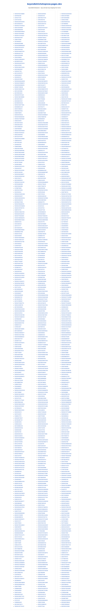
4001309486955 (65, 566)
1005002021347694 (43, 198)
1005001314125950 (66, 473)
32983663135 (64, 479)
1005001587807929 (66, 57)
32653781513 (64, 556)
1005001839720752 (66, 202)
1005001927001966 (19, 550)
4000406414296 (65, 261)
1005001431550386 (19, 321)
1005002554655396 (19, 194)
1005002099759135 (66, 113)
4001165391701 (18, 299)
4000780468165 (65, 87)
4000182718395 (65, 336)
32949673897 (64, 598)
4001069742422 (18, 61)
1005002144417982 (19, 334)
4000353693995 (65, 541)
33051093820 (17, 243)
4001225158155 (65, 182)
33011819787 (41, 101)
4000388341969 (42, 398)
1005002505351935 (43, 152)
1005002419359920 (66, 180)
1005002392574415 (43, 126)
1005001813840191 (66, 525)
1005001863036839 (19, 31)
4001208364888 (42, 467)
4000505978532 (18, 114)
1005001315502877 (19, 556)
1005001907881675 (43, 81)
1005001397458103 (19, 394)
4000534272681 (65, 432)
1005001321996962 (43, 491)
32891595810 (64, 93)
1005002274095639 (19, 564)
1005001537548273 (43, 485)
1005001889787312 (43, 340)
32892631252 (17, 221)
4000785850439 (65, 21)
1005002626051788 (66, 388)
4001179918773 (65, 436)
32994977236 (64, 109)
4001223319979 (65, 554)
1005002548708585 (66, 204)
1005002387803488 (19, 154)
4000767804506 (18, 251)
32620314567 (64, 235)
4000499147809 (65, 249)
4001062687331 (18, 420)
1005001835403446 (43, 402)
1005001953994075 (19, 376)
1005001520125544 (43, 75)
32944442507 (18, 168)
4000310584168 (18, 186)
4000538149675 (18, 491)
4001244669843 (42, 325)
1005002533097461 (19, 566)
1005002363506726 (19, 198)
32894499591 (41, 144)
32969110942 (64, 269)
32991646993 (17, 590)
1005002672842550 (66, 275)
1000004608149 (18, 257)
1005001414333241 (42, 27)
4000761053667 (42, 348)
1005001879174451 (19, 95)
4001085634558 (65, 114)
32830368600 (41, 134)
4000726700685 (42, 223)
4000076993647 (65, 604)
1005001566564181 (42, 562)
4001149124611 (18, 142)
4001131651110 (65, 291)
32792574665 (64, 519)
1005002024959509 (43, 489)
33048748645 (64, 229)
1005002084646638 (66, 295)
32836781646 (64, 118)
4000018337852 (18, 110)
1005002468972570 (43, 45)
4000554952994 (65, 344)
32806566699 (64, 437)
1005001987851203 (43, 83)
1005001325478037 (66, 326)
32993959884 (41, 319)
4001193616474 (18, 227)
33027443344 (64, 85)
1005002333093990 (19, 570)
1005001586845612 (43, 509)
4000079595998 (42, 47)
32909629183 (64, 307)
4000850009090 (42, 53)
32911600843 (41, 97)
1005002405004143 (43, 495)
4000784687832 (65, 152)
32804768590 (41, 432)
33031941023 (17, 192)
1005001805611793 (19, 323)
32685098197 (17, 527)
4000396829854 (42, 130)
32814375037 (41, 162)
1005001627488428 (43, 59)
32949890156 (17, 471)
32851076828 (41, 541)
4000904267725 (18, 53)
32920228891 (64, 69)
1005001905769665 (43, 245)
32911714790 (17, 287)
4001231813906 (18, 91)
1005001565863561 (19, 116)
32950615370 (41, 15)
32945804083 (41, 592)
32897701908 (41, 416)
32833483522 (18, 223)
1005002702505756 (19, 285)
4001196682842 (65, 301)
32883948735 (41, 231)
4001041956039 (65, 368)
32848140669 (41, 499)
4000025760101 (65, 124)
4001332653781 (42, 461)
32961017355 (64, 79)
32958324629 (18, 568)
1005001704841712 (19, 303)
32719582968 (41, 531)
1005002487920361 (66, 208)
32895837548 (41, 574)
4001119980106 (18, 548)
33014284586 (41, 293)
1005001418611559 (66, 319)
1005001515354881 (42, 263)
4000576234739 (65, 130)
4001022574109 (65, 311)
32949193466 (41, 548)
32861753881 (17, 542)
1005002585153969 (66, 233)
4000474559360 (18, 55)
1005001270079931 (66, 582)
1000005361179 (65, 550)
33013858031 (17, 41)
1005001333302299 (66, 190)
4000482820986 (18, 43)
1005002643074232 (19, 63)
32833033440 (64, 168)
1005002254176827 (66, 404)
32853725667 (64, 309)
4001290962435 (18, 426)
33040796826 (18, 57)
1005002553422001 (66, 140)
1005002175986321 (66, 315)
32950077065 (64, 289)
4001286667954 (18, 382)
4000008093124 (42, 542)
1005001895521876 (43, 313)
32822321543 (17, 455)
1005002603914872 (43, 479)
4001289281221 (18, 509)
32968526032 (41, 283)
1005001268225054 (19, 404)
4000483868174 (65, 150)
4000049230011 (18, 124)
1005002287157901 (66, 562)
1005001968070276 (43, 89)
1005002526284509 (66, 13)
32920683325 (64, 245)
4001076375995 (42, 376)
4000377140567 (18, 261)
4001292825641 (18, 269)
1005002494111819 (66, 186)
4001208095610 (18, 180)
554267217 (64, 489)
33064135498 (64, 241)
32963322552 (41, 289)
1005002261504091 (19, 158)
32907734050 (18, 352)
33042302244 (41, 271)
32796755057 (17, 245)
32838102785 (64, 441)
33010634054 (41, 257)
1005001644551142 (19, 469)
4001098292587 (42, 546)
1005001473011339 (66, 590)
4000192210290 (18, 190)
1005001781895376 (66, 128)
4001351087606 (18, 485)
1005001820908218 (19, 85)
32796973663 (18, 188)
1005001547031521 (19, 374)
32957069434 (64, 584)
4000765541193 (18, 259)
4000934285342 (42, 196)
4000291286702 (65, 505)
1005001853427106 (19, 241)
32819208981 (64, 392)
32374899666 (64, 31)
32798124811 (17, 326)
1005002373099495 (66, 424)
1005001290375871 (66, 239)
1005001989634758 (19, 481)
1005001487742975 (43, 493)
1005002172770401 (19, 400)
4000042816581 (42, 13)
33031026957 (17, 372)
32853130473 (17, 178)
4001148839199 (42, 477)
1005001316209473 (19, 519)
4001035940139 (65, 535)
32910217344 (17, 17)
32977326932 (64, 523)
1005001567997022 (43, 35)
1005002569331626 (66, 548)
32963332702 (18, 499)
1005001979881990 (66, 463)
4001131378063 (42, 166)
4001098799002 (42, 586)
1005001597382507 (66, 237)
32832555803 (18, 235)
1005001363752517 (19, 598)
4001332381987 (42, 521)
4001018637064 (65, 568)
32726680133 (41, 176)
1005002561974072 (43, 404)
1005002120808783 (43, 386)
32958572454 (18, 558)
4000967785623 (42, 37)
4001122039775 (18, 73)
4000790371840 (65, 515)
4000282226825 (42, 109)
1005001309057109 (43, 352)
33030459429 (41, 241)
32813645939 (64, 231)
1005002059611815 (66, 420)
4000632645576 (42, 267)
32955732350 (41, 428)
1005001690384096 (66, 362)
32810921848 (64, 265)
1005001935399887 (66, 43)
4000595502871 (18, 196)
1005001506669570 (66, 267)
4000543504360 (18, 291)
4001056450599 (42, 309)
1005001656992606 (19, 513)
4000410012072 (65, 122)
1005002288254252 (19, 461)
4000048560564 (18, 29)
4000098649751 (65, 356)
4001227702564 (65, 564)
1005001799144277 (42, 158)
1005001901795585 (66, 251)
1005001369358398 (66, 305)
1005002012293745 (19, 182)
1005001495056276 (43, 471)
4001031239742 (18, 313)
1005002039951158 (43, 370)
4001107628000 (65, 439)
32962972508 (64, 227)
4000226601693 (42, 200)
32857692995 (64, 350)
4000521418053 (65, 501)
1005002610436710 (19, 214)
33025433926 (41, 356)
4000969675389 (42, 39)
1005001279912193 (66, 507)
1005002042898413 (43, 527)
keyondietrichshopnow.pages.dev (44, 4)
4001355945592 (42, 449)
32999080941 (41, 118)
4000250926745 (18, 200)
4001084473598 (18, 202)
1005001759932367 (43, 301)
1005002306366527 (66, 283)
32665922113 (41, 150)
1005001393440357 (43, 469)
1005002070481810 (43, 511)
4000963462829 (18, 487)
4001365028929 (42, 321)
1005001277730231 (66, 580)
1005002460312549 (66, 132)
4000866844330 (42, 170)
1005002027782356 (66, 255)
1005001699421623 (19, 539)
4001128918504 (18, 330)
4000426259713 (42, 459)
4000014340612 (18, 436)
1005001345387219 (43, 588)
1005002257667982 (66, 477)
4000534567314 (42, 23)
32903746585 (64, 366)
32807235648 (64, 67)
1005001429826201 (43, 57)
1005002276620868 (43, 122)
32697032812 (17, 592)
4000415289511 (42, 372)
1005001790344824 (19, 525)
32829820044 (41, 436)
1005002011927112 (42, 517)
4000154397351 (42, 140)
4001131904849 (42, 275)
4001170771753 (18, 489)
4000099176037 (18, 418)
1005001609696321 (19, 336)
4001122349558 (42, 418)
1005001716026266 (66, 455)
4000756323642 (42, 408)
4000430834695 (18, 348)
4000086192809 (42, 281)
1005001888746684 (19, 229)
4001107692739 (42, 69)
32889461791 (41, 202)
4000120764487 (42, 87)
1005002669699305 (19, 45)
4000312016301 (42, 229)
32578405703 (64, 148)
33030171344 (41, 606)
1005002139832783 (19, 212)
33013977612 (41, 208)
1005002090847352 (19, 584)
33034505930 (64, 481)
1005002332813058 (66, 29)
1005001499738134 (66, 542)
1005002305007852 (19, 364)
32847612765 (17, 432)
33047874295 (41, 29)
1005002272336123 (43, 41)
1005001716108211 (42, 61)
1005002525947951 (66, 600)
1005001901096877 (19, 174)
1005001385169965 (19, 97)
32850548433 (18, 75)
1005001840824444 (66, 570)
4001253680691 (65, 546)
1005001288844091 (19, 475)
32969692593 (41, 550)
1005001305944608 (19, 130)
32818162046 (17, 15)
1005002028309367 (43, 525)
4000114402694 (65, 360)
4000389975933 (42, 451)
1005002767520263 (66, 313)
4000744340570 (42, 384)
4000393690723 (65, 63)
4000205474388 (18, 249)
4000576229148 (65, 426)
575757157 (17, 600)
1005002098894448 (66, 443)
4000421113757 (65, 465)
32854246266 (41, 103)
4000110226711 (41, 85)
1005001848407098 (43, 354)
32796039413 (41, 457)
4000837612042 (42, 487)
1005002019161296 (42, 148)
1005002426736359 (43, 368)
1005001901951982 (66, 594)
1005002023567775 (43, 67)
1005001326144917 (66, 164)
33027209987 (18, 392)
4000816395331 (18, 434)
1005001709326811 (66, 588)
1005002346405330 (66, 25)
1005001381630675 (66, 358)
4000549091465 (42, 420)
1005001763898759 (19, 457)
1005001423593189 (66, 428)
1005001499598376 (19, 218)
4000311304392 (65, 410)
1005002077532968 (66, 297)
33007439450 (64, 259)
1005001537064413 (19, 578)
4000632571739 (65, 517)
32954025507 (64, 467)
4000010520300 (42, 414)
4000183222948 (65, 606)
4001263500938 (65, 47)
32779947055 (64, 558)
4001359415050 (65, 75)
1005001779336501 (66, 303)
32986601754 (41, 235)
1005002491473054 (66, 445)
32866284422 (18, 140)
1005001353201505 (19, 170)
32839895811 (17, 580)
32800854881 (17, 430)
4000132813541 (42, 445)
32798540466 (64, 592)
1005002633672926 (66, 138)
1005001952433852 (43, 515)
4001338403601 (42, 338)
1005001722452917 (19, 35)
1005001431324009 (19, 277)
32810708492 (64, 166)
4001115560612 (65, 495)
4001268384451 (18, 289)
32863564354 (64, 414)
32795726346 (64, 469)
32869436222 (64, 257)
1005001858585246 (43, 227)
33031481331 (41, 259)
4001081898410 (42, 212)
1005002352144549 (43, 570)
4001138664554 (42, 251)
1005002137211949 (66, 194)
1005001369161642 (42, 330)
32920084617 (17, 293)
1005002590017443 (43, 360)
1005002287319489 (66, 99)
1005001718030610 (19, 216)
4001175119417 (41, 364)
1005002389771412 (19, 596)
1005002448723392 (66, 453)
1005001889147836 (66, 317)
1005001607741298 (42, 590)
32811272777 (17, 225)
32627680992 (41, 572)
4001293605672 (18, 23)
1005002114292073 (19, 281)
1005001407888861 (66, 273)
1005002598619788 (43, 564)
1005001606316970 (43, 535)
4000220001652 (18, 134)
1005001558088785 (43, 390)
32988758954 (18, 113)
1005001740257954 (43, 305)
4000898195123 (65, 136)
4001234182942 (65, 33)
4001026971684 (42, 154)
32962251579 (17, 545)
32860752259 (41, 237)
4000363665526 (65, 537)
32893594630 (64, 380)
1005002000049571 (66, 499)
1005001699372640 (19, 220)
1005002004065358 (19, 531)
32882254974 (41, 180)
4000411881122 (65, 120)
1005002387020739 (66, 196)
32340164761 (17, 574)
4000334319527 (65, 578)
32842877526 (41, 210)
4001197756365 (18, 162)
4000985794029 (65, 45)
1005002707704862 (66, 412)
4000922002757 (65, 107)
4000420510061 (18, 79)
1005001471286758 (43, 507)
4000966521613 (42, 463)
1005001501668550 (19, 437)
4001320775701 (42, 453)
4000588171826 (42, 113)
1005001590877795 (43, 105)
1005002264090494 (66, 323)
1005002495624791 (43, 55)
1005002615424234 (66, 342)
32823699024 (64, 416)
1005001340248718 (43, 552)
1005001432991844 (19, 273)
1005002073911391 (19, 459)
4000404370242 (42, 323)
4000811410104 (18, 233)
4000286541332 (65, 37)
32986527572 (18, 416)
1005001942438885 (19, 13)
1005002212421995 (66, 243)
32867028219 (41, 273)
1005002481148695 (19, 329)
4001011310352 (18, 537)
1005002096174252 (66, 346)
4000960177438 (65, 61)
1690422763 (41, 120)
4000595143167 (42, 329)
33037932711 (41, 107)
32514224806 (41, 79)
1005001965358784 (43, 146)
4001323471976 (18, 136)
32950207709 (18, 71)
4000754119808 (65, 398)
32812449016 (41, 410)
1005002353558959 (19, 206)
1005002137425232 (66, 491)
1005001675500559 (66, 271)
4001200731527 (65, 216)
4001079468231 (65, 41)
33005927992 (18, 529)
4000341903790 (65, 471)
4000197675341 (65, 396)
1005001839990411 (42, 65)
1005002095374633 (66, 321)
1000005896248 (65, 576)
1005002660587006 (43, 295)
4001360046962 (42, 287)
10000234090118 (18, 305)
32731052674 (64, 560)
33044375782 (41, 430)
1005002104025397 (19, 560)
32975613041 (17, 473)
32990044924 (18, 424)
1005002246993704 (19, 505)
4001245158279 (42, 303)
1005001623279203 (19, 275)
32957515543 (41, 194)
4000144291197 (65, 65)
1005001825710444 (43, 243)
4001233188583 (42, 346)
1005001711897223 (66, 364)
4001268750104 (42, 43)
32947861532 (41, 326)
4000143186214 (18, 109)
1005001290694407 (43, 568)
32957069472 (64, 384)
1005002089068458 (66, 325)
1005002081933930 (19, 21)
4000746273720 (42, 17)
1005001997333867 (66, 81)
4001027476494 (18, 441)
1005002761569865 (66, 184)
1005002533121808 (43, 218)
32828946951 (64, 225)
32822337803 (18, 65)
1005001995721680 (43, 249)
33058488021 (17, 386)
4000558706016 (65, 176)
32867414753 (17, 210)
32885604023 (41, 95)
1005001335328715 (66, 509)
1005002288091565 (43, 220)
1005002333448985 (66, 188)
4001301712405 (65, 293)
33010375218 (17, 398)
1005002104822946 (43, 297)
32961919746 (17, 541)
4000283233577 (65, 156)
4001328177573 (18, 576)
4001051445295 (18, 172)
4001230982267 (18, 126)
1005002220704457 (66, 596)
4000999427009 (18, 231)
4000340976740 (65, 39)
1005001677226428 (66, 475)
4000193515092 (42, 178)
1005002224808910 (19, 562)
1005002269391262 (19, 176)
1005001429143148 (42, 160)
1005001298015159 (19, 89)
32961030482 (17, 346)
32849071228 (17, 340)
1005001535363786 (19, 315)
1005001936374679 (66, 531)
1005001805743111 (19, 350)
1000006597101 (18, 297)
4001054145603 (42, 388)
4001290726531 (18, 99)
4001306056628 (65, 281)
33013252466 (64, 418)
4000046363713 (18, 445)
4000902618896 (42, 483)
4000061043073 (65, 382)
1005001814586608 (66, 400)
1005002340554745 (43, 204)
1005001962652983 (43, 136)
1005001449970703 (19, 51)
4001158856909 (42, 49)
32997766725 (64, 192)
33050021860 (17, 360)
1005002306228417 (43, 225)
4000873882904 (65, 162)
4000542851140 (65, 142)
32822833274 (18, 412)
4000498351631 (18, 101)
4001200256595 (65, 487)
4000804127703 (65, 376)
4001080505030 (18, 103)
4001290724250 (18, 554)
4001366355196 (42, 545)
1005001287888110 (66, 287)
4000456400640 (18, 295)
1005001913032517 (42, 374)
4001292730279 (42, 317)
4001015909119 (65, 406)
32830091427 (17, 77)
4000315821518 (42, 523)
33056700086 (41, 513)
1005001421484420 (66, 27)
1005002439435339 (19, 390)
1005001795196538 (66, 370)
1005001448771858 (19, 105)
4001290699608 (42, 378)
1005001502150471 (66, 299)
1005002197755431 (19, 606)
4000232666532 (42, 604)
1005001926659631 (66, 493)
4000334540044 (65, 212)
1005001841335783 (43, 190)
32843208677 (64, 511)
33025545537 (18, 279)
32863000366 (41, 188)
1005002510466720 (19, 317)
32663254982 (64, 19)
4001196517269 (65, 35)
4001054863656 (18, 184)
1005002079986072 (19, 83)
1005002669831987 (43, 172)
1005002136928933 (19, 59)
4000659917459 (65, 73)
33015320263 (64, 374)
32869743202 (41, 63)
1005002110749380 (66, 158)
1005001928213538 (43, 132)
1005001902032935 (19, 309)
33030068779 (64, 386)
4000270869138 (42, 116)
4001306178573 (18, 604)
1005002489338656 (19, 582)
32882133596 (41, 602)
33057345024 (41, 31)
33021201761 (41, 25)
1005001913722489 (43, 406)
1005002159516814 (66, 247)
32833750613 (41, 73)
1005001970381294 (43, 400)
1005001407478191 (19, 406)
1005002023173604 (43, 392)
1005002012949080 (43, 128)
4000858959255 (42, 142)
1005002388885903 (66, 402)
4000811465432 (42, 503)
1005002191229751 (19, 47)
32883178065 (17, 586)
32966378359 (18, 384)
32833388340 (18, 447)
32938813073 (17, 267)
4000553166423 (65, 457)
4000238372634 (42, 21)
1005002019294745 (19, 495)
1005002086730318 (19, 362)
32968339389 (41, 261)
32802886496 (18, 503)
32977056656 (41, 253)
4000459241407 (18, 37)
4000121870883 (65, 15)
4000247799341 (42, 184)
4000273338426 (42, 412)
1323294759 (41, 443)
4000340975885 (18, 354)
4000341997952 (42, 285)
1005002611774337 (42, 299)
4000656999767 (65, 338)
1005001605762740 (43, 124)
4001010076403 (65, 572)
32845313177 (17, 521)
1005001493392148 (43, 424)
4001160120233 (65, 103)
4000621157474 (65, 206)
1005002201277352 (43, 497)
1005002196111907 (42, 315)
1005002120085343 (43, 51)
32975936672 (64, 521)
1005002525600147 (66, 126)
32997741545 (41, 505)
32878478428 (41, 192)
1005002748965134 (43, 455)
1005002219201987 (66, 529)
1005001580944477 (66, 146)
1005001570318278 (43, 533)
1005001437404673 (43, 576)
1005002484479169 (19, 463)
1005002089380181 (43, 600)
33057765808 (41, 99)
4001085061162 (42, 358)
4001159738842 (42, 382)
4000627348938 (18, 87)
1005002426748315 (19, 342)
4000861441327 (42, 342)
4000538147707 (18, 338)
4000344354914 (65, 527)
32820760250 (64, 279)
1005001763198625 (66, 485)
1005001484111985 (42, 434)
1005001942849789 (43, 138)
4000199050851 (18, 69)
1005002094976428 (66, 89)
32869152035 (41, 164)
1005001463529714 (43, 366)
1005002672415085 (43, 475)
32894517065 (64, 533)
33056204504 (18, 497)
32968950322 (41, 334)
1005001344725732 (19, 467)
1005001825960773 (43, 441)
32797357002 (17, 19)
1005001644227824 (19, 507)
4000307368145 (65, 354)
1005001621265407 (66, 83)
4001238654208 (65, 172)
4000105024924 (65, 263)
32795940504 (41, 255)
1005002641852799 (66, 53)
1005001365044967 (19, 152)
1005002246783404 (43, 439)
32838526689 (18, 164)
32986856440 (18, 602)
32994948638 (18, 378)
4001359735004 (18, 122)
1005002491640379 (43, 539)
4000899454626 (65, 390)
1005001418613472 (19, 239)
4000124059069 (18, 27)
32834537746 (41, 584)
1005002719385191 (42, 216)
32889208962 (18, 146)
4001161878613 (41, 214)
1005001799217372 (66, 545)
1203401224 (41, 206)
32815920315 (64, 214)
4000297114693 (42, 537)
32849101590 (64, 483)
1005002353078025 (19, 493)
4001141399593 (18, 301)
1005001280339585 (43, 529)
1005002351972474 (19, 166)
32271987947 (64, 221)
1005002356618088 (66, 200)
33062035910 (17, 120)
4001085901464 (18, 356)
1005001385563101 (66, 154)
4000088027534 (65, 59)
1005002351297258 (66, 77)
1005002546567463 (19, 311)
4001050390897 (65, 408)
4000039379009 (18, 148)
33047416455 (41, 437)
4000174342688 (65, 513)
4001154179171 (41, 265)
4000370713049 (42, 394)
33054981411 (41, 554)
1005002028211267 (66, 178)
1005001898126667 (19, 156)
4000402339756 (65, 49)
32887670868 (64, 352)
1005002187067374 (19, 208)
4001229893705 (18, 572)
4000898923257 (18, 107)
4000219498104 (42, 77)
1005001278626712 (19, 396)
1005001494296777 (19, 501)
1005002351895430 (66, 372)
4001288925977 (65, 91)
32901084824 (64, 223)
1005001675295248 (19, 465)
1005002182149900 (43, 578)
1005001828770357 (66, 334)
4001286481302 (42, 247)
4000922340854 (18, 368)
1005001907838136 (66, 253)
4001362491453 (65, 459)
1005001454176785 (19, 160)
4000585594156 (18, 428)
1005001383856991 (19, 237)
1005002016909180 (19, 150)
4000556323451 (18, 594)
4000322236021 (42, 558)
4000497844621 (65, 503)
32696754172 (64, 552)
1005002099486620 (43, 182)
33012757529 (41, 465)
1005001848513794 (43, 336)
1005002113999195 (42, 239)
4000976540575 (65, 451)
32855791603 (17, 523)
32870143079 (17, 414)
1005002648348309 (19, 81)
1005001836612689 (66, 51)
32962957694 (41, 311)
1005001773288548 (43, 344)
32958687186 (41, 277)
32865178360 (17, 39)
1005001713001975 (66, 340)
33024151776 (41, 221)
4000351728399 (18, 515)
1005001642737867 (43, 473)
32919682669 (17, 319)
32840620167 (17, 144)
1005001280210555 (19, 410)
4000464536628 (65, 602)
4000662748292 (42, 233)
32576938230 (18, 408)
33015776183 (64, 461)
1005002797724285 (43, 519)
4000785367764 (18, 263)
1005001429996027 (43, 114)
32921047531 (41, 269)
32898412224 (17, 325)
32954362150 (41, 19)
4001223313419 (18, 546)
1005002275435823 (19, 25)
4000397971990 (18, 552)
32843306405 (64, 285)
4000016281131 (65, 447)
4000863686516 (18, 517)
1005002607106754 (43, 556)
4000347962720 (65, 394)
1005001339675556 (66, 449)
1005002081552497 (66, 160)
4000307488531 (18, 453)
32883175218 (17, 511)
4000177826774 (42, 186)
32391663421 (41, 110)
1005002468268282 (19, 370)
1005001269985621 (66, 332)
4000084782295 (18, 247)
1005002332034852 (66, 422)
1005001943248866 (19, 138)
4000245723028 (18, 380)
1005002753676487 (19, 118)
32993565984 (64, 539)
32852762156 (64, 97)
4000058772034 (65, 330)
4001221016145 (18, 443)
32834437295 (18, 366)
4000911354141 (18, 483)
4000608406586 (18, 533)
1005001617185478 (66, 218)
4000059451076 (65, 574)
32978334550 (64, 174)
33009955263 (64, 329)
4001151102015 (41, 350)
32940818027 (17, 479)
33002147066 (17, 344)
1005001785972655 (43, 291)
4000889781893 (42, 566)
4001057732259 (65, 170)
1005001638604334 (66, 134)
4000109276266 (42, 307)
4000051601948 (42, 279)
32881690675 (17, 388)
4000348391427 (18, 449)
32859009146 (41, 168)
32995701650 (64, 95)
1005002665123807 (43, 93)
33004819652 (41, 332)
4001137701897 (65, 55)
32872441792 (64, 220)
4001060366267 (18, 439)
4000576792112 (42, 594)
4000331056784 (65, 110)
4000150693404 (18, 253)
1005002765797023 (43, 447)
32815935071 (41, 71)
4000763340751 (42, 380)
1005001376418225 (19, 132)
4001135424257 (65, 434)
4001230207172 (42, 596)
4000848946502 (18, 265)
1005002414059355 (66, 198)
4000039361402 (18, 49)
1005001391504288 (19, 477)
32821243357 (41, 580)
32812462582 (64, 497)
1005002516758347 (43, 91)
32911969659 (64, 23)
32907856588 (18, 128)
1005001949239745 (43, 156)
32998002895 (18, 588)
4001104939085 (65, 17)
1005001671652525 (19, 358)
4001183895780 (65, 144)
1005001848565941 (66, 586)
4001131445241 (18, 255)
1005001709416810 (19, 33)
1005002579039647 (66, 378)
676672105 (64, 105)
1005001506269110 (19, 204)
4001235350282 (42, 426)
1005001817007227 (66, 101)
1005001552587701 (43, 33)
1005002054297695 (43, 481)
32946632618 (17, 422)
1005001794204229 (66, 71)
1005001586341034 (66, 277)
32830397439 (18, 271)
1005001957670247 (19, 451)
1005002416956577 (19, 332)
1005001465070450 (19, 67)
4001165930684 (18, 307)
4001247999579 (42, 560)
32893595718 (41, 174)
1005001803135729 (66, 348)
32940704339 (41, 598)
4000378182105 (42, 422)
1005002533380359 (43, 501)
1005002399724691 (43, 582)
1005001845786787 (19, 283)
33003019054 (41, 396)
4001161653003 (18, 93)
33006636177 (64, 116)
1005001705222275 (19, 535)
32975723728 (64, 430)
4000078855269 (18, 402)
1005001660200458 (66, 210)
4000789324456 (42, 362)
